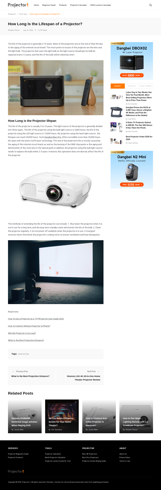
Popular (131, 86)
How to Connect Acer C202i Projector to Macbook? (96, 422)
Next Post (91, 371)
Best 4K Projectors (89, 454)
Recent (117, 86)
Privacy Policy (124, 457)
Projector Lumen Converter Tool (57, 461)
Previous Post (22, 371)
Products (63, 5)
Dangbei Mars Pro (52, 137)
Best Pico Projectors (90, 457)
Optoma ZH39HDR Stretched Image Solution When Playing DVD (24, 422)
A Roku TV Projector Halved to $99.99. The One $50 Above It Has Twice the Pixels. (139, 125)
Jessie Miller (19, 430)
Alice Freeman (133, 131)
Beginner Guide (49, 5)
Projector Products (15, 457)
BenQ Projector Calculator (55, 457)
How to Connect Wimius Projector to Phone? (29, 326)
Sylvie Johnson (133, 143)
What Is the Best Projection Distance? (26, 340)
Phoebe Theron (131, 430)
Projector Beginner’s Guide (18, 454)
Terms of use (124, 461)
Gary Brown (132, 119)
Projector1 (26, 482)
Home (36, 5)
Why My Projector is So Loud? (22, 333)
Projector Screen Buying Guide (94, 461)
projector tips (23, 354)
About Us (123, 454)
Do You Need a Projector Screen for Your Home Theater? (61, 422)
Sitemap (49, 482)
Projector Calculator (78, 5)
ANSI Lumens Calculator (100, 5)
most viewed (146, 86)
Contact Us (59, 482)
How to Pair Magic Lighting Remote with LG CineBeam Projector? (135, 422)
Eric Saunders (132, 104)
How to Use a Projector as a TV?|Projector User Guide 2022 (36, 319)
